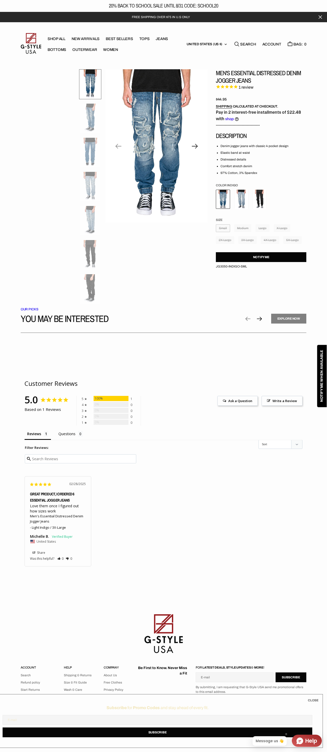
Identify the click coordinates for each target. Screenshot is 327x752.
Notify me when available (322, 376)
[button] (271, 44)
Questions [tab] (66, 433)
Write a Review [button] (284, 400)
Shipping (224, 106)
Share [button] (40, 552)
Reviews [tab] (34, 433)
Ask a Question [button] (240, 400)
